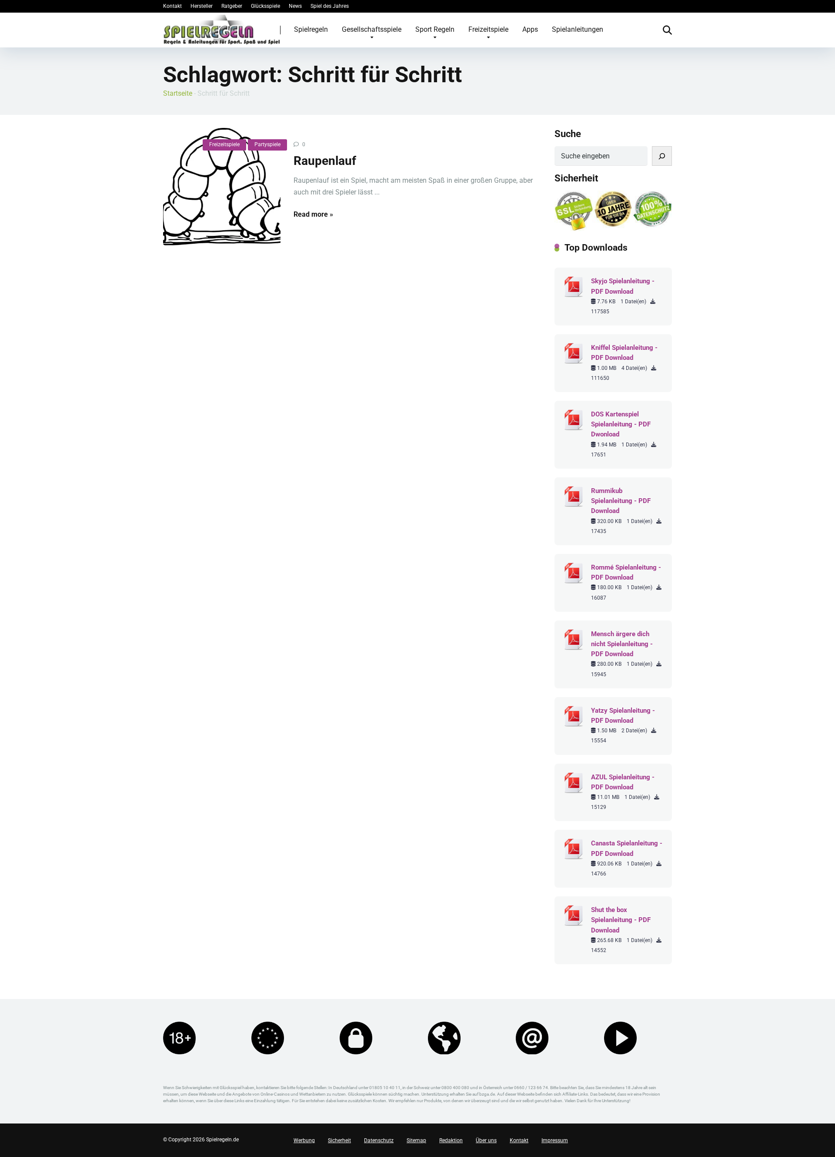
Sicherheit (339, 1140)
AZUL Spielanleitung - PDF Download (623, 782)
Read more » (313, 214)
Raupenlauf (325, 161)
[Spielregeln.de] (222, 29)
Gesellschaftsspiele (371, 29)
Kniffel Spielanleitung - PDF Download (624, 353)
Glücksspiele (265, 6)
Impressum (554, 1140)
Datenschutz (379, 1140)
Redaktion (451, 1140)
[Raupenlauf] (222, 186)
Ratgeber (231, 6)
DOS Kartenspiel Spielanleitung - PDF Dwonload (621, 424)
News (295, 6)
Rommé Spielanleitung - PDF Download (626, 572)
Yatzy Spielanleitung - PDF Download (623, 715)
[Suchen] (662, 156)
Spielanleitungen (577, 29)
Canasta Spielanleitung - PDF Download (626, 848)
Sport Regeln (434, 29)
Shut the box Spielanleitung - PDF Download (621, 920)
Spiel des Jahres (330, 6)
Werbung (304, 1140)
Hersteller (201, 6)
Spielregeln (311, 29)
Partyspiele (267, 144)
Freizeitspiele (488, 29)
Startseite (177, 93)
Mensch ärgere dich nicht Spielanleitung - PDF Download (622, 644)
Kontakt (172, 6)
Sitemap (416, 1140)
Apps (530, 29)
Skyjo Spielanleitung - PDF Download (623, 286)
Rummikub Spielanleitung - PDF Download (621, 501)
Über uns (486, 1140)
